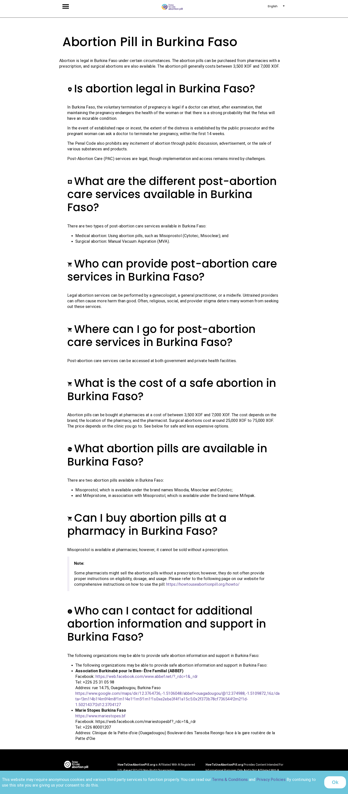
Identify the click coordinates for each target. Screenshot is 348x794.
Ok (335, 782)
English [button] (273, 6)
